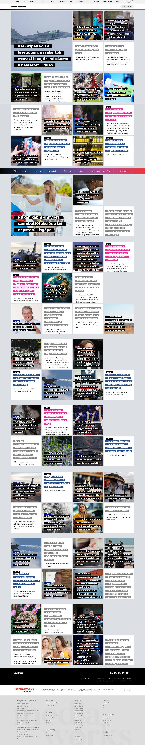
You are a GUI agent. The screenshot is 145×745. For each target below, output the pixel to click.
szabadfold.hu (50, 718)
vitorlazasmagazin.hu (81, 725)
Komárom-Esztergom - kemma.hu (27, 729)
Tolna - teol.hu (21, 739)
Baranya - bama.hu (23, 706)
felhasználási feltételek (101, 678)
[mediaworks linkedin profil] (129, 690)
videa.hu (105, 722)
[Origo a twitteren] (115, 673)
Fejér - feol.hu (21, 718)
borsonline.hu (78, 740)
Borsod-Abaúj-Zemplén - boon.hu (27, 710)
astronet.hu (78, 703)
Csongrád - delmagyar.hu (25, 713)
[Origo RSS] (127, 673)
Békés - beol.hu (22, 708)
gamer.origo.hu (79, 710)
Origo (17, 1)
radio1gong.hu (107, 735)
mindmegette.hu (79, 718)
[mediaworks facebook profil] (124, 690)
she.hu (105, 707)
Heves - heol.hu (22, 725)
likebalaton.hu (78, 713)
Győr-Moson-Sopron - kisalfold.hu (27, 720)
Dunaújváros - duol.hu (24, 715)
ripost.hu (106, 700)
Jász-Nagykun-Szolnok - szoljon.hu (28, 727)
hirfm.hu (105, 737)
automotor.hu (78, 706)
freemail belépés (127, 6)
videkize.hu (77, 727)
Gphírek (81, 1)
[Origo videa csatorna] (123, 673)
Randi (97, 1)
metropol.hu (107, 703)
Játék (117, 1)
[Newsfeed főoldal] (18, 673)
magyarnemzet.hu (51, 715)
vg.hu (47, 733)
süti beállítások (112, 678)
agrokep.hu (49, 735)
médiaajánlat (128, 678)
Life (25, 1)
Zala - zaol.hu (50, 705)
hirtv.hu (48, 720)
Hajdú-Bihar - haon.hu (24, 722)
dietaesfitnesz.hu (79, 722)
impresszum (121, 678)
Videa (43, 1)
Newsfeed (52, 1)
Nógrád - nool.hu (22, 732)
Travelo (71, 1)
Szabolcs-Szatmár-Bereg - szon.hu (28, 736)
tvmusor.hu (77, 729)
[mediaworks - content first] (24, 690)
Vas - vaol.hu (50, 700)
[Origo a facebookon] (111, 673)
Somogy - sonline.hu (23, 734)
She (89, 1)
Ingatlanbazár (107, 1)
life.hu (105, 705)
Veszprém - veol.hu (52, 703)
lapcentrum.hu (107, 725)
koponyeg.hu (107, 720)
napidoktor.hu (78, 715)
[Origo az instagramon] (119, 673)
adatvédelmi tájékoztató (87, 678)
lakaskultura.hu (79, 708)
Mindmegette (34, 1)
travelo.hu (77, 720)
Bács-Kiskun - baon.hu (24, 703)
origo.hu (48, 722)
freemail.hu (106, 718)
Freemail (62, 1)
